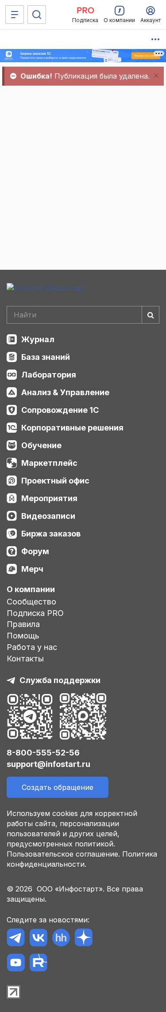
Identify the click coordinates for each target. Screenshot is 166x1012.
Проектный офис (55, 480)
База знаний (45, 357)
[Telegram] (16, 939)
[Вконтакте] (38, 939)
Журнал (37, 339)
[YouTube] (16, 964)
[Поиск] (36, 14)
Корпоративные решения (72, 427)
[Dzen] (83, 939)
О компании (31, 589)
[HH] (61, 939)
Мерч (32, 569)
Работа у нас (32, 647)
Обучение (41, 445)
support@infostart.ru (48, 764)
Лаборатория (48, 374)
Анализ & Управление (65, 392)
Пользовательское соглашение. (63, 854)
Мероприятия (49, 498)
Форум (35, 551)
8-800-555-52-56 (43, 752)
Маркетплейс (49, 463)
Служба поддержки (59, 680)
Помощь (23, 635)
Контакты (25, 658)
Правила (23, 624)
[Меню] (14, 14)
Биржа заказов (51, 533)
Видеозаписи (48, 516)
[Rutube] (38, 964)
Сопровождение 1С (60, 410)
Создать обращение (57, 787)
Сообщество (31, 601)
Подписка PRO (35, 613)
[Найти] (150, 315)
